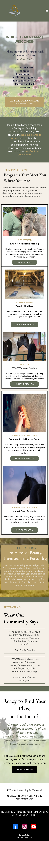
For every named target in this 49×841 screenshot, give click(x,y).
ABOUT (12, 811)
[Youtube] (33, 826)
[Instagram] (24, 826)
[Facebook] (15, 826)
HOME (4, 811)
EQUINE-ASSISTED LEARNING (33, 811)
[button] (47, 10)
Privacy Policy (24, 835)
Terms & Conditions (24, 837)
